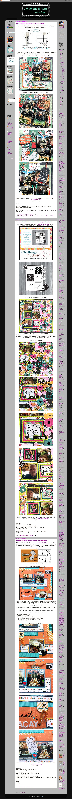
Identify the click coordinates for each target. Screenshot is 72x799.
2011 (61, 105)
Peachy (60, 499)
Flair (59, 323)
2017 (61, 97)
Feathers (60, 318)
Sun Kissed (60, 656)
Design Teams (61, 265)
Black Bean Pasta (62, 155)
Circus (60, 215)
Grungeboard (61, 350)
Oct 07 (63, 76)
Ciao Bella (60, 213)
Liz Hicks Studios (9, 156)
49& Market (61, 123)
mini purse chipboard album (61, 445)
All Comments (11, 101)
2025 (61, 50)
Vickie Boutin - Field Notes (61, 718)
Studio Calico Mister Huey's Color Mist (61, 651)
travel (60, 692)
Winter (60, 740)
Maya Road (61, 431)
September (62, 81)
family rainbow (61, 314)
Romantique (61, 546)
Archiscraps (61, 133)
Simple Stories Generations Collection (61, 613)
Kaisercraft (60, 389)
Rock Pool (60, 545)
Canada (60, 192)
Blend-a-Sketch (61, 157)
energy (60, 305)
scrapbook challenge (60, 564)
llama (59, 421)
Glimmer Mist (61, 345)
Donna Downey (61, 280)
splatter (60, 630)
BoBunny (60, 161)
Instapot (60, 382)
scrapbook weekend (60, 577)
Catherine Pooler (61, 198)
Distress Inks (61, 276)
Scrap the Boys (61, 557)
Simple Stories (61, 593)
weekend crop (61, 736)
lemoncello (60, 412)
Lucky (60, 425)
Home (36, 790)
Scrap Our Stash (45, 215)
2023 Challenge (61, 115)
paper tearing (61, 494)
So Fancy (60, 629)
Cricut (60, 252)
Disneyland (60, 275)
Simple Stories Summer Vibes (61, 620)
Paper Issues (61, 493)
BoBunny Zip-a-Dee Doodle (61, 176)
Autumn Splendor (61, 136)
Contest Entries (61, 235)
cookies (60, 237)
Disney (60, 268)
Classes (60, 219)
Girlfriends (60, 340)
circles (60, 214)
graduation (60, 346)
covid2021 (60, 242)
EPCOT (60, 308)
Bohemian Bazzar (62, 180)
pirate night (60, 511)
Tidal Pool (60, 679)
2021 (61, 56)
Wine (59, 739)
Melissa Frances (61, 432)
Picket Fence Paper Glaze (61, 505)
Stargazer (60, 634)
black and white (61, 153)
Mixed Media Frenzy (61, 451)
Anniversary (61, 131)
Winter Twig (61, 741)
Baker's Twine (20, 215)
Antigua (60, 132)
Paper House (61, 492)
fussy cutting (61, 334)
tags (59, 662)
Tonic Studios (61, 689)
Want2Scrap (61, 728)
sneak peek (61, 626)
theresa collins (61, 675)
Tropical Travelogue (60, 695)
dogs (59, 279)
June (62, 86)
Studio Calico (61, 649)
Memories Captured (60, 436)
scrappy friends (61, 580)
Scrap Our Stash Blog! (44, 25)
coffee (60, 229)
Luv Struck (60, 426)
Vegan (60, 705)
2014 (61, 101)
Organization (61, 487)
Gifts (59, 339)
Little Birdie (60, 418)
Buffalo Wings (61, 186)
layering (60, 400)
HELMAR (60, 361)
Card (59, 196)
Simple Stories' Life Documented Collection (61, 622)
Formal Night (61, 329)
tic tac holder (61, 678)
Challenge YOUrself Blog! (43, 518)
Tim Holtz (60, 682)
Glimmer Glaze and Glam (61, 344)
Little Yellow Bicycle (61, 420)
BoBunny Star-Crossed (61, 174)
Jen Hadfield (61, 385)
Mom (59, 454)
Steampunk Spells (62, 636)
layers (60, 402)
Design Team (30, 215)
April (61, 89)
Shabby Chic (61, 587)
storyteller (60, 642)
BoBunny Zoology (62, 178)
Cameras (60, 191)
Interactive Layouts (60, 384)
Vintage (60, 723)
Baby (59, 139)
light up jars (61, 414)
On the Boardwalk (62, 481)
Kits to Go (60, 396)
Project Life (60, 517)
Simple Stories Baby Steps (61, 610)
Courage (60, 239)
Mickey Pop (61, 441)
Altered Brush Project (61, 126)
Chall (59, 202)
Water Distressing (62, 732)
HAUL (60, 355)
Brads (60, 182)
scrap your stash (61, 559)
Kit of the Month (61, 392)
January (62, 94)
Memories (60, 434)
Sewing (60, 586)
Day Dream (60, 259)
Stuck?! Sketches (61, 647)
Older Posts (53, 790)
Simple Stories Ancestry (61, 608)
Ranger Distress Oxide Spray (61, 533)
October (62, 64)
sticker (60, 640)
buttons (60, 188)
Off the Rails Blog (61, 477)
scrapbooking (61, 579)
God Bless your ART (9, 149)
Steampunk (60, 635)
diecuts (60, 267)
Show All (12, 158)
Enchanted (60, 304)
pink (59, 506)
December (62, 60)
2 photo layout (61, 113)
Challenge (60, 203)
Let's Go (60, 413)
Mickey (60, 439)
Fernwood (60, 319)
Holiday (60, 374)
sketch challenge (51, 215)
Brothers (60, 183)
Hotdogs (60, 377)
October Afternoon (60, 476)
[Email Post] (35, 214)
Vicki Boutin (61, 706)
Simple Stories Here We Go (61, 616)
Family (60, 313)
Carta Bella (25, 215)
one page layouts (61, 485)
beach (60, 147)
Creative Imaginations (61, 248)
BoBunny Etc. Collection (61, 166)
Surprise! (60, 661)
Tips (59, 684)
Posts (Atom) (22, 792)
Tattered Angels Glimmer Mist (61, 664)
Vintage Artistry (61, 724)
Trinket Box (60, 693)
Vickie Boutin (61, 716)
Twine (60, 698)
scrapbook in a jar (62, 570)
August (62, 83)
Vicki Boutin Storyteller (61, 712)
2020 (61, 57)
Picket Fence (61, 503)
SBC (59, 551)
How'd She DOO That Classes (61, 379)
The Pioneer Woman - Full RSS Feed (10, 123)
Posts (10, 99)
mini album (60, 443)
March (62, 90)
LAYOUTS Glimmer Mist (61, 410)
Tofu (59, 687)
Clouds (60, 222)
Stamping (60, 631)
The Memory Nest (62, 673)
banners (60, 142)
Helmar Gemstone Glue (61, 365)
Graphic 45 (60, 349)
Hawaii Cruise (61, 357)
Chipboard (60, 210)
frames (60, 330)
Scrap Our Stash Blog (42, 542)
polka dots (60, 512)
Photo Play (60, 500)
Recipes (60, 540)
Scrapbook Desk (61, 568)
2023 (61, 53)
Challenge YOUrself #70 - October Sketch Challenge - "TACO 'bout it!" (34, 222)
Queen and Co (61, 521)
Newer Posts (19, 790)
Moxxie (60, 458)
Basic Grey (60, 144)
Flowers (60, 328)
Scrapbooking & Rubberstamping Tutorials (10, 128)
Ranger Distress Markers (61, 526)
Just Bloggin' (61, 388)
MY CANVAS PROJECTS (61, 461)
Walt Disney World (62, 726)
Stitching (60, 641)
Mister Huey (61, 448)
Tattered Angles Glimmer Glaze (61, 666)
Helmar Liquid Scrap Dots (61, 368)
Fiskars (60, 322)
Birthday (60, 152)
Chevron (60, 209)
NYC (59, 473)
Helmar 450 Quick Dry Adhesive (62, 363)
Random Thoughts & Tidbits (10, 141)
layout (60, 405)
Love (59, 424)
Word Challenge (61, 744)
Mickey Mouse (61, 440)
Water (60, 731)
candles (60, 193)
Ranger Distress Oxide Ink (61, 530)
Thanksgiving (61, 672)
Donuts (60, 282)
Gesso (60, 338)
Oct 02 (63, 78)
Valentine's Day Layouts (61, 702)
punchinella (60, 518)
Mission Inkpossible (10, 153)
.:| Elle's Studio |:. (9, 137)
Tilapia (60, 680)
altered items (61, 127)
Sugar (60, 653)
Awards (60, 138)
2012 (61, 104)
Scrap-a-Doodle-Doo (10, 145)
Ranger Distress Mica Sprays (61, 528)
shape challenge (61, 590)
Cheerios (60, 208)
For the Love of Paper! (10, 119)
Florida (60, 324)
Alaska (60, 124)
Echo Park (60, 298)
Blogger (42, 796)
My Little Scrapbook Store (61, 463)
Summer (60, 655)
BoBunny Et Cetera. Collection (62, 163)
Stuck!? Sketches (61, 645)
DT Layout (60, 292)
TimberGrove (61, 683)
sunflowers (60, 657)
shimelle (60, 592)
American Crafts (61, 129)
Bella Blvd (60, 148)
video (59, 721)
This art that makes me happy (10, 133)
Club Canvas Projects (61, 224)
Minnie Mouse (61, 447)
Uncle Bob (60, 699)
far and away (61, 317)
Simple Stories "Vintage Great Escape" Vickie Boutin (61, 605)
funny (60, 333)
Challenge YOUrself (60, 205)
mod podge (60, 453)
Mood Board (61, 455)
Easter (60, 297)
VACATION (60, 700)
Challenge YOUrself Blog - (43, 224)
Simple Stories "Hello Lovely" (61, 598)
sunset (60, 660)
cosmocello (60, 238)
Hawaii (60, 356)
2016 (61, 98)
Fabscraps (60, 309)
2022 (61, 54)
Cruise (60, 254)
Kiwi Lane (60, 397)
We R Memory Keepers (61, 735)
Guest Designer (61, 351)
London (41, 215)
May (61, 87)
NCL (59, 469)
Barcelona (60, 143)
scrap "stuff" (61, 552)
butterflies (60, 187)
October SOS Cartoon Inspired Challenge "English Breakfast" (31, 540)
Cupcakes (60, 257)
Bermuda (60, 149)
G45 (59, 335)
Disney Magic (61, 274)
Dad (59, 258)
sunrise (60, 658)
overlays (60, 488)
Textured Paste (61, 670)
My (59, 459)
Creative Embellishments (61, 245)
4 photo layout (61, 117)
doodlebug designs (60, 284)
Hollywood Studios (60, 376)
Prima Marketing (61, 515)
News (60, 470)
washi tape (60, 729)
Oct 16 (63, 65)
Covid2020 (60, 241)
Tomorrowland (61, 688)
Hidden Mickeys (61, 372)
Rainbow (60, 522)
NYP (59, 474)
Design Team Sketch (35, 215)
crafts (60, 243)
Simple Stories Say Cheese (61, 618)
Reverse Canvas (61, 543)
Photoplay (60, 501)
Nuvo (59, 471)
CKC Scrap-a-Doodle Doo (61, 217)
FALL (59, 312)
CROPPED (60, 253)
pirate (60, 510)
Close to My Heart (62, 220)
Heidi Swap (60, 360)
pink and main (61, 507)
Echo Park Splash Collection (62, 300)
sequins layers (61, 585)
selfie (59, 582)
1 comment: (31, 214)
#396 (59, 112)
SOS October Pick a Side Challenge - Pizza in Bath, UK (30, 23)
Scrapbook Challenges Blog (61, 566)
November (62, 62)
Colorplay (60, 232)
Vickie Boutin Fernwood (61, 720)
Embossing (60, 303)
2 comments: (31, 786)
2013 (61, 102)
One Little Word (61, 483)
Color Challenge (61, 230)
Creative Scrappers (60, 250)
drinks (60, 289)
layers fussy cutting (61, 404)
